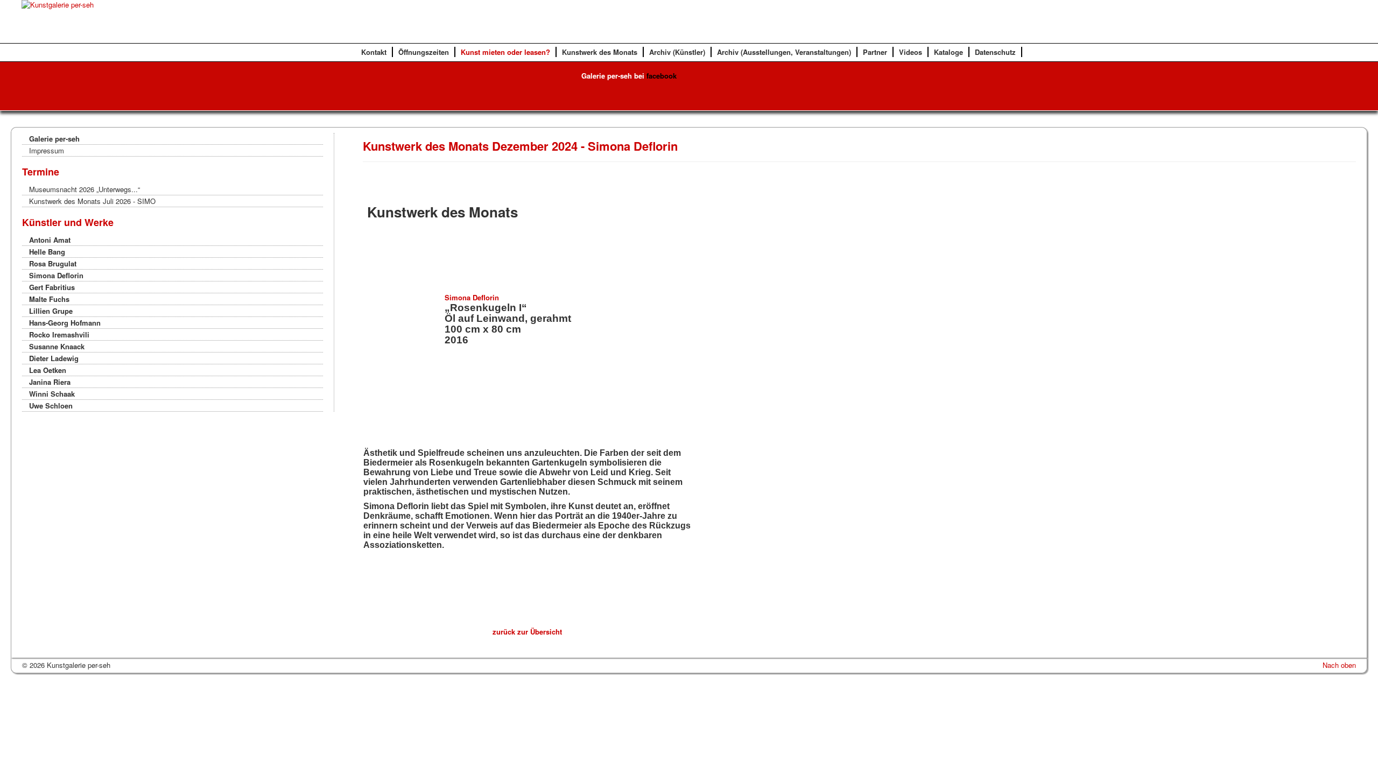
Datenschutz (995, 52)
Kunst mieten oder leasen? (505, 52)
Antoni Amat (50, 240)
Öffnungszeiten (423, 52)
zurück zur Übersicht (527, 631)
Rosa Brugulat (52, 263)
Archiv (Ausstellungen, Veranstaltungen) (784, 52)
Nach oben (1339, 665)
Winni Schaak (52, 394)
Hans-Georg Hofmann (65, 323)
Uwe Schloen (51, 405)
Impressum (46, 150)
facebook (661, 76)
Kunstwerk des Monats (599, 52)
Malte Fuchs (49, 299)
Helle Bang (47, 251)
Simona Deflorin (56, 275)
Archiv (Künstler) (677, 52)
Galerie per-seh (54, 138)
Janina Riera (50, 382)
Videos (910, 52)
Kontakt (373, 52)
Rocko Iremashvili (59, 334)
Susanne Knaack (57, 346)
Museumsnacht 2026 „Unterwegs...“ (84, 189)
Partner (875, 52)
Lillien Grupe (51, 311)
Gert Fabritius (52, 287)
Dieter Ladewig (54, 358)
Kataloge (948, 52)
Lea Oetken (47, 370)
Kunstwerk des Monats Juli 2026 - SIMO (92, 201)
